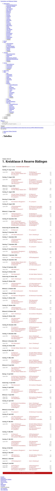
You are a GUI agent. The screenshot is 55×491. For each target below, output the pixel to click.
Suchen (2, 126)
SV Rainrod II (14, 181)
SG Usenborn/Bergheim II (36, 182)
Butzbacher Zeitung (10, 6)
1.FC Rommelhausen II (35, 173)
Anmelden (8, 127)
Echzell (8, 14)
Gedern (8, 17)
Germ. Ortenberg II (16, 172)
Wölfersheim (9, 37)
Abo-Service (27, 127)
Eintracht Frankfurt (10, 47)
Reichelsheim (9, 33)
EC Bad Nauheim (10, 46)
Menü (2, 120)
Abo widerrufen (4, 489)
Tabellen (8, 48)
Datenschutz (12, 108)
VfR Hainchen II (15, 183)
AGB (10, 110)
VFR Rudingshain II (16, 179)
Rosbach (8, 35)
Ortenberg (8, 30)
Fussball (8, 50)
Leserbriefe (8, 68)
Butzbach (8, 12)
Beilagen (8, 60)
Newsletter (11, 111)
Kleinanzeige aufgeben (11, 57)
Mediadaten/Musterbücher (12, 59)
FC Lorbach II (14, 175)
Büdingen (8, 11)
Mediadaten (3, 484)
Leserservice (9, 66)
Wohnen (11, 96)
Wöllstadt (8, 38)
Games (10, 90)
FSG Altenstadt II (33, 175)
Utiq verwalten (4, 482)
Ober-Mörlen (9, 29)
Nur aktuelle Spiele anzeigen (22, 166)
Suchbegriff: (4, 123)
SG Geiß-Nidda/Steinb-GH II (18, 173)
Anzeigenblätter (13, 127)
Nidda (7, 26)
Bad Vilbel (8, 10)
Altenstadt (8, 7)
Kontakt (11, 105)
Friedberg (8, 16)
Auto (10, 86)
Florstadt (8, 15)
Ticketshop (40, 127)
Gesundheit (11, 92)
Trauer (7, 56)
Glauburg (8, 19)
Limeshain (8, 24)
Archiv (19, 127)
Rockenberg (9, 34)
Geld (10, 91)
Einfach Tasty (12, 88)
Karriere (11, 93)
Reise (10, 95)
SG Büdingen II (33, 172)
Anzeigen (3, 485)
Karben (8, 21)
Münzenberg (9, 25)
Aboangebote (9, 65)
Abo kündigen (4, 488)
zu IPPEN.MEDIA (34, 127)
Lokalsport (8, 44)
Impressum (11, 106)
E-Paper (22, 127)
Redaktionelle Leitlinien (6, 479)
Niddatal (8, 28)
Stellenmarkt (9, 55)
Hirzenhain (8, 20)
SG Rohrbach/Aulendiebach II (37, 181)
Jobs (2, 127)
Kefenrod (8, 23)
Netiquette (11, 109)
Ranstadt (8, 32)
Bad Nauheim (9, 8)
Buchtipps (11, 87)
